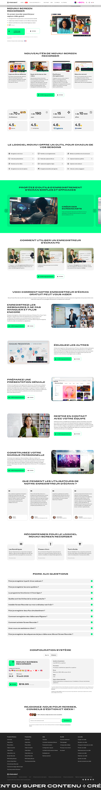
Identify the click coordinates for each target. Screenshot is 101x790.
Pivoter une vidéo (82, 747)
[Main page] (12, 2)
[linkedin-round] (90, 780)
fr (93, 2)
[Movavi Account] (89, 2)
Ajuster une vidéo (82, 758)
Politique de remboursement (68, 776)
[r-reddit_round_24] (93, 780)
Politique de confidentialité (75, 6)
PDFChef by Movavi (12, 758)
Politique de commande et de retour (55, 776)
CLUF (30, 776)
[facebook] (83, 780)
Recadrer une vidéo (82, 742)
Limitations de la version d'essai (50, 750)
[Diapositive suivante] (95, 211)
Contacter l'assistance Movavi (50, 742)
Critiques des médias (65, 745)
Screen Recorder (11, 755)
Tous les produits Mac (30, 761)
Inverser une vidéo (82, 753)
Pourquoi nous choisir (65, 747)
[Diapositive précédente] (6, 211)
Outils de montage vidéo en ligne (15, 766)
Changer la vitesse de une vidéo (85, 745)
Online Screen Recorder (12, 764)
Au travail (62, 750)
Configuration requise (48, 747)
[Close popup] (93, 6)
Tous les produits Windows (13, 769)
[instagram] (85, 780)
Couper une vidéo (82, 739)
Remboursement (47, 755)
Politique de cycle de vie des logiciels (39, 776)
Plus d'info (53, 689)
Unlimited (9, 739)
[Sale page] (79, 2)
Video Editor (10, 750)
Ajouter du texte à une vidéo (84, 761)
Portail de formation (47, 745)
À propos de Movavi (65, 739)
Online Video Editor (11, 761)
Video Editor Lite (11, 753)
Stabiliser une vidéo (82, 755)
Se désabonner (46, 753)
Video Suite (10, 742)
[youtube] (88, 780)
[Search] (86, 2)
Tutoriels (45, 739)
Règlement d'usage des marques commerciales (83, 776)
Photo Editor (10, 745)
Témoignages (63, 742)
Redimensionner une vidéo (84, 750)
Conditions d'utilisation (23, 776)
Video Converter (11, 747)
